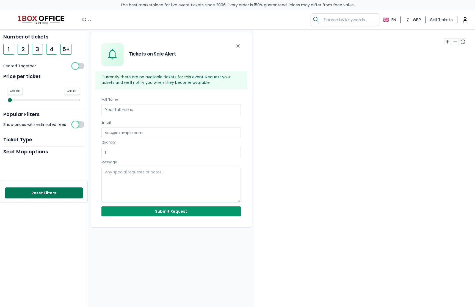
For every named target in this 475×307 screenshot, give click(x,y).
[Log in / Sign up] (465, 19)
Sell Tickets (441, 20)
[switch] (43, 66)
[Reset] (463, 41)
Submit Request (171, 211)
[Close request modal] (238, 46)
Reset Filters (43, 193)
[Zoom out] (455, 41)
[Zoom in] (447, 41)
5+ (66, 49)
